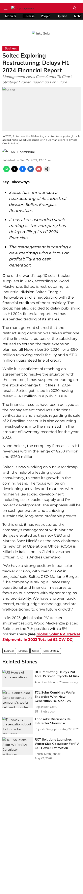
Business (28, 16)
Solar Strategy (51, 650)
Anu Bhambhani (22, 152)
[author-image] (5, 152)
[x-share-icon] (14, 171)
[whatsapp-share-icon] (6, 171)
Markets (10, 16)
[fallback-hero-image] (17, 678)
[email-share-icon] (38, 171)
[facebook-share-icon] (22, 171)
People (45, 16)
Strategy (23, 650)
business (9, 650)
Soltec (35, 650)
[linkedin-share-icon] (30, 171)
